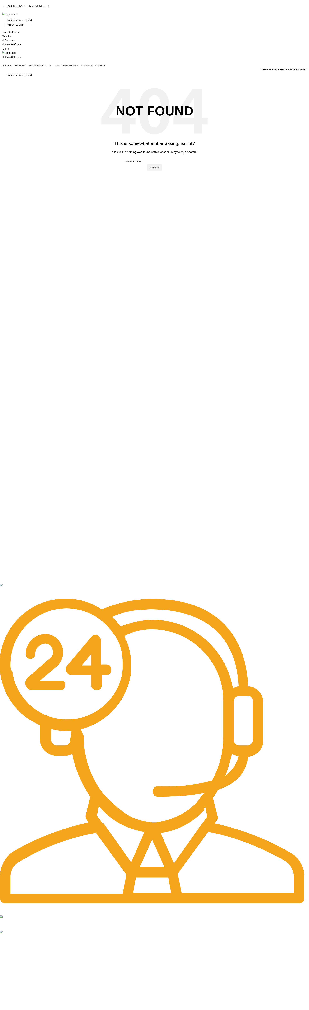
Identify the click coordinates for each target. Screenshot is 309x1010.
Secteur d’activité (8, 965)
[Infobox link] (152, 591)
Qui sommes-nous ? (10, 970)
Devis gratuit (6, 1003)
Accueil (3, 954)
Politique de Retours (10, 998)
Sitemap (5, 948)
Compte (4, 987)
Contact (4, 976)
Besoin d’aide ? (9, 981)
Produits (4, 959)
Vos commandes (8, 992)
